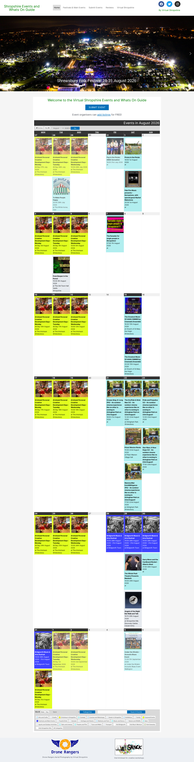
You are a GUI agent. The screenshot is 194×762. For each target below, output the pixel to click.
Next (46, 128)
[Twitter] (169, 4)
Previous (40, 128)
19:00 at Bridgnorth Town (114, 542)
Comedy (82, 717)
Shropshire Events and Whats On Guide (22, 8)
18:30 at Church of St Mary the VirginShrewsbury (133, 325)
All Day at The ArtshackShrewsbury (43, 165)
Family (138, 717)
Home (57, 7)
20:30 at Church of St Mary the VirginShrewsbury (133, 365)
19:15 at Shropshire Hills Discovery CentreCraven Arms (132, 618)
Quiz (146, 721)
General (73, 721)
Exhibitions (128, 717)
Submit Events (95, 7)
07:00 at (113, 242)
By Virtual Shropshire (169, 10)
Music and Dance (119, 721)
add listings (104, 114)
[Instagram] (177, 4)
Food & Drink (63, 721)
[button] (97, 53)
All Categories (58, 728)
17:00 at (150, 458)
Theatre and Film (81, 724)
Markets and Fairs (103, 721)
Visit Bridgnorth (120, 724)
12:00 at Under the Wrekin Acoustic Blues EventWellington (133, 660)
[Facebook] (161, 4)
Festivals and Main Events (47, 721)
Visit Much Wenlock (136, 724)
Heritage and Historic (87, 721)
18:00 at (115, 161)
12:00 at (150, 411)
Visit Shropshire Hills (45, 728)
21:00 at (150, 566)
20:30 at (133, 198)
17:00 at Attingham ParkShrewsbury (132, 496)
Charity (54, 717)
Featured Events (150, 717)
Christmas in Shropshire (68, 717)
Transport (109, 724)
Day (47, 712)
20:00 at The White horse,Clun (60, 204)
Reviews (110, 7)
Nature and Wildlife (135, 721)
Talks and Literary (66, 724)
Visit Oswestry (150, 724)
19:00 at (132, 580)
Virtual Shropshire (125, 7)
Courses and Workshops (96, 717)
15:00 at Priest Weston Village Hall (133, 452)
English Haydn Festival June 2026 (97, 80)
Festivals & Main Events (74, 7)
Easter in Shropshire (115, 717)
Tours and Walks (96, 724)
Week (42, 712)
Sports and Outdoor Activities (48, 724)
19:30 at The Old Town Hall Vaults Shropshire (61, 283)
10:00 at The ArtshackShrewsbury (79, 164)
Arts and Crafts (43, 717)
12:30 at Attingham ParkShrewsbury (132, 412)
